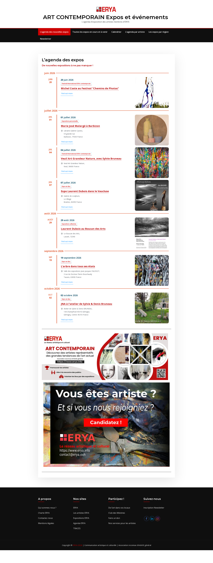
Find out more (67, 93)
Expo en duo (66, 186)
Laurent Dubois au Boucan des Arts (83, 228)
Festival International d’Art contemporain (76, 84)
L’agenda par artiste (135, 32)
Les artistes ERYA (81, 513)
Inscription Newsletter (153, 507)
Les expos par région (159, 32)
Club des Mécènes (116, 513)
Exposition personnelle (70, 121)
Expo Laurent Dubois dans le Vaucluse (85, 191)
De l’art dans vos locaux (119, 507)
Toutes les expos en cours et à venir (89, 32)
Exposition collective (69, 224)
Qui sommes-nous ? (47, 507)
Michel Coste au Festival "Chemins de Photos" (90, 88)
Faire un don (114, 518)
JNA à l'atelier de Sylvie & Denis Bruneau (86, 304)
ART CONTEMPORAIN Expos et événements (105, 17)
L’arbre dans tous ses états (78, 266)
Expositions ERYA (81, 518)
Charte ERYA (44, 513)
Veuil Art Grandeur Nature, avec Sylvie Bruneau (91, 158)
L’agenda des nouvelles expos (54, 32)
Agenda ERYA (79, 523)
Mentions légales (46, 523)
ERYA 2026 (78, 545)
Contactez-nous (45, 518)
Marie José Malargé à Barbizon (80, 126)
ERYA (75, 507)
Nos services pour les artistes (122, 523)
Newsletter (45, 38)
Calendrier (116, 32)
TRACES (76, 528)
